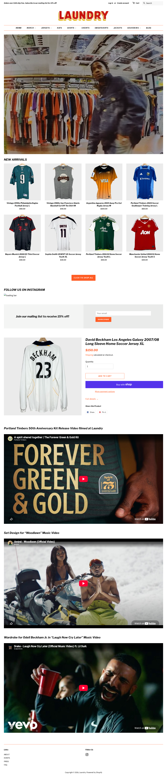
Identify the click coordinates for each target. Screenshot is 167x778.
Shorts (86, 28)
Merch (30, 28)
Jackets (118, 28)
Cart (137, 3)
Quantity (89, 361)
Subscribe (103, 319)
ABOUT (7, 754)
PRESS (6, 761)
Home (19, 28)
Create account (123, 3)
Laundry (82, 772)
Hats (59, 28)
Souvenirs (133, 28)
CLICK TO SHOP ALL (83, 277)
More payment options (105, 391)
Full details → (91, 399)
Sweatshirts (101, 28)
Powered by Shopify (94, 772)
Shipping (89, 355)
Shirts (71, 28)
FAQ (5, 765)
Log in (110, 3)
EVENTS (7, 758)
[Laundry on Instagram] (86, 755)
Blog (148, 28)
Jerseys (45, 28)
